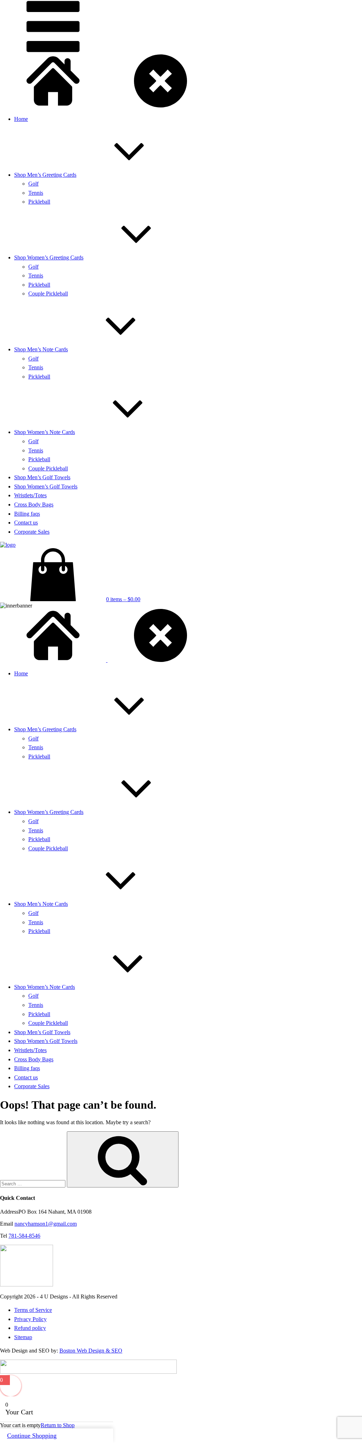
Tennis (35, 193)
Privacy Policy (30, 1319)
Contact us (26, 523)
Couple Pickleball (48, 294)
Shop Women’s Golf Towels (45, 486)
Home (21, 119)
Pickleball (39, 202)
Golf (33, 184)
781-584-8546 (24, 1236)
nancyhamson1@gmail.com (45, 1224)
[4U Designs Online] (53, 105)
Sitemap (23, 1337)
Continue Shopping (32, 1435)
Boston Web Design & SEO (90, 1351)
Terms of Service (33, 1310)
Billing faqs (27, 514)
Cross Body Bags (33, 504)
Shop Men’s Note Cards (41, 349)
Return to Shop (58, 1425)
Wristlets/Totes (30, 495)
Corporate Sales (31, 532)
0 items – (123, 599)
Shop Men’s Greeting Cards (45, 175)
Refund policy (30, 1328)
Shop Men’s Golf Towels (42, 477)
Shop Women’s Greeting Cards (48, 257)
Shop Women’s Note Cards (44, 432)
